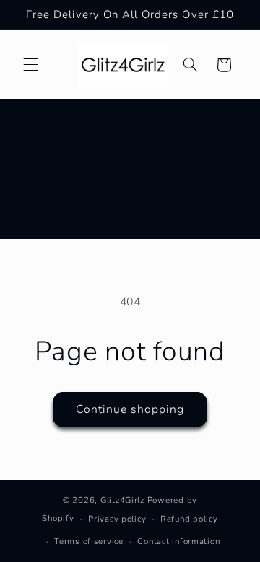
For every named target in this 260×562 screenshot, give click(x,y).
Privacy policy (117, 519)
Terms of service (89, 541)
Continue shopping (130, 409)
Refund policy (189, 519)
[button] (30, 64)
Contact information (178, 541)
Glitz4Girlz (122, 500)
